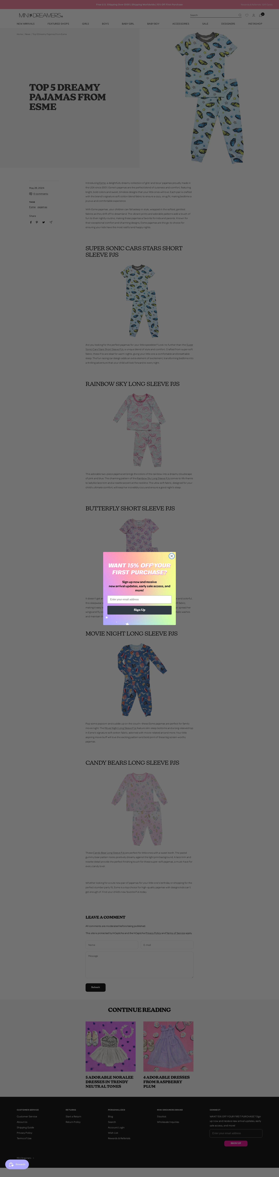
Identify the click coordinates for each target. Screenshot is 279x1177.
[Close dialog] (172, 556)
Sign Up (139, 610)
